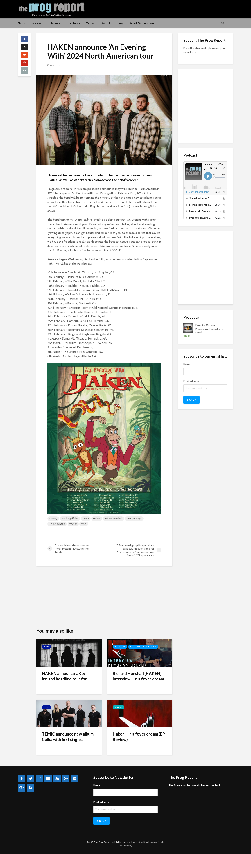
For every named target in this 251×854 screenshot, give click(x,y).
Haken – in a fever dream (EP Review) (139, 736)
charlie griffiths (70, 518)
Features (74, 23)
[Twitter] (30, 778)
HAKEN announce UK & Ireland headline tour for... (65, 676)
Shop (120, 23)
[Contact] (48, 778)
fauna (86, 518)
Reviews (36, 23)
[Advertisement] (166, 8)
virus (83, 523)
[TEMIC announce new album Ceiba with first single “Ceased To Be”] (69, 713)
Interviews (55, 23)
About (106, 23)
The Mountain (57, 523)
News (21, 23)
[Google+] (21, 788)
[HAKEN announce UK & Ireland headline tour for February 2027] (69, 652)
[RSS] (30, 788)
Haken (96, 518)
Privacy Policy (125, 845)
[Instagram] (39, 778)
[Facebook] (21, 778)
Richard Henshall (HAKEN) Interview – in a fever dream (138, 676)
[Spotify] (74, 778)
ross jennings (134, 518)
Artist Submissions (142, 23)
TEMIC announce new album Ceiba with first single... (68, 736)
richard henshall (113, 518)
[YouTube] (57, 778)
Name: (187, 364)
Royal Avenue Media (153, 842)
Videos (91, 23)
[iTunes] (65, 778)
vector (73, 523)
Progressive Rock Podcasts (143, 646)
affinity (53, 518)
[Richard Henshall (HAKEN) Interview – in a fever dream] (139, 652)
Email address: (191, 381)
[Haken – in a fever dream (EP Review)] (139, 713)
